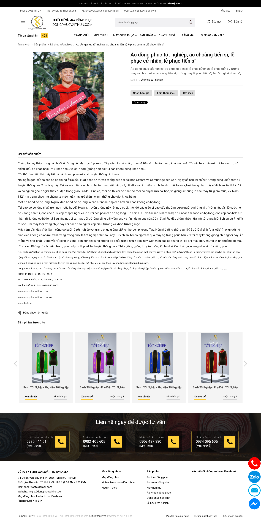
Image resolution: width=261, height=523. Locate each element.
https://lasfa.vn (53, 496)
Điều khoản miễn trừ (233, 515)
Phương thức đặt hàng (177, 515)
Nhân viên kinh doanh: (40, 437)
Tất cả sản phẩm (32, 35)
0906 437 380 (150, 442)
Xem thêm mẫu (166, 93)
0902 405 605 (94, 442)
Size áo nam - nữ (212, 35)
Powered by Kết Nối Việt (119, 515)
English (239, 10)
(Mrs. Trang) (90, 446)
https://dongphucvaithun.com (46, 491)
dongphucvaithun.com (144, 10)
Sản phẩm (146, 35)
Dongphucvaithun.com (76, 515)
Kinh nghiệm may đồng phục (118, 482)
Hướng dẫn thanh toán (205, 515)
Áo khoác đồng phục (159, 492)
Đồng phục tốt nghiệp (35, 312)
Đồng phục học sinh (158, 497)
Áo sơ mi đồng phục (158, 482)
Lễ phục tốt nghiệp (152, 79)
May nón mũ (154, 487)
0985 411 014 (35, 10)
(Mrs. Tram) (146, 446)
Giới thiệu (101, 35)
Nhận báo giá (141, 93)
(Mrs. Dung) (34, 446)
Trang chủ (81, 35)
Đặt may (216, 21)
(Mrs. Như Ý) (203, 446)
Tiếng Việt (224, 10)
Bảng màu (188, 35)
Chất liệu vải (167, 35)
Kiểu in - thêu (109, 487)
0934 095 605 (207, 442)
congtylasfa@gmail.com (64, 10)
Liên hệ (238, 21)
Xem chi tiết (31, 396)
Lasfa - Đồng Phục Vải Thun (50, 515)
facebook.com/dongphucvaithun (102, 10)
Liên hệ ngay (174, 3)
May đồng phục (123, 35)
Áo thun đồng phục (158, 477)
